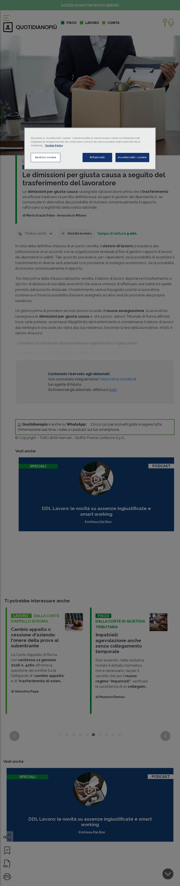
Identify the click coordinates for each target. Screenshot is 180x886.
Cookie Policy (54, 145)
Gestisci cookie (45, 157)
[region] (90, 148)
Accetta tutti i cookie (132, 157)
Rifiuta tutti (97, 157)
